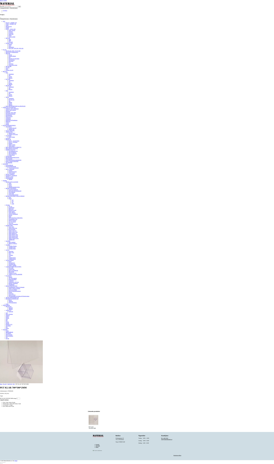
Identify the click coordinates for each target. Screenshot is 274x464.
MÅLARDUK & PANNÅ (12, 148)
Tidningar (11, 301)
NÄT (7, 69)
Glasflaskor (8, 119)
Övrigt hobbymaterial (13, 194)
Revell (10, 184)
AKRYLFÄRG (9, 131)
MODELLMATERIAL (11, 188)
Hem (1, 384)
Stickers (10, 215)
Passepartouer (12, 262)
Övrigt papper (12, 173)
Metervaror (11, 209)
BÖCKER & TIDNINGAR (12, 298)
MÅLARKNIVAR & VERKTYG (13, 147)
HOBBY (5, 180)
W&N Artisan (12, 137)
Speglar (7, 323)
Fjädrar (7, 316)
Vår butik (98, 445)
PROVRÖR (11, 271)
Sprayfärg (8, 241)
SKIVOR (8, 38)
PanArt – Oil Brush (13, 142)
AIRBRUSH (11, 239)
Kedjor (7, 328)
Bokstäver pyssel (12, 210)
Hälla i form (11, 252)
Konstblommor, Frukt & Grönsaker (16, 287)
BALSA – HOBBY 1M (11, 22)
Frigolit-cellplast (12, 56)
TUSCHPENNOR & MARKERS (13, 160)
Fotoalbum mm (12, 264)
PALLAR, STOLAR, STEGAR (16, 48)
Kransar (10, 292)
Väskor (7, 122)
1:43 (12, 200)
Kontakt (97, 444)
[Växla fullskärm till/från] (2, 462)
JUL (7, 337)
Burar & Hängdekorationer (15, 291)
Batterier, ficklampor (13, 283)
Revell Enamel (12, 229)
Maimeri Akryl (12, 133)
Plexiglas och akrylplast (14, 58)
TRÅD (7, 97)
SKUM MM (8, 66)
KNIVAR (11, 311)
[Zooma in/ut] (0, 462)
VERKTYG (8, 310)
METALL (5, 71)
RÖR (7, 90)
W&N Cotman (12, 144)
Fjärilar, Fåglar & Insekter (14, 288)
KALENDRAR (9, 165)
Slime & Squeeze (12, 220)
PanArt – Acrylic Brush (14, 140)
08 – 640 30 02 (164, 438)
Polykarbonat (12, 60)
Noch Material (12, 192)
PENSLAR (8, 139)
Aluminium (11, 74)
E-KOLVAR (11, 269)
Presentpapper (9, 115)
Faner (10, 45)
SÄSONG (5, 329)
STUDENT (8, 333)
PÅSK (7, 331)
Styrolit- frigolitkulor (13, 214)
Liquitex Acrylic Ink (13, 134)
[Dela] (3, 462)
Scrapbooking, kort (13, 219)
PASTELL (8, 138)
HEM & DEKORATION (11, 286)
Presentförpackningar (10, 114)
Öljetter (7, 318)
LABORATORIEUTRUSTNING (13, 266)
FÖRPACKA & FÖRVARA (9, 107)
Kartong (10, 170)
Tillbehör (11, 309)
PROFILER (8, 85)
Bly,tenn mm (11, 99)
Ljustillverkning (12, 257)
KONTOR (5, 164)
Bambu (10, 44)
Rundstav (11, 31)
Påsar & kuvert (9, 116)
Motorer (10, 277)
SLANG (8, 67)
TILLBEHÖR (9, 162)
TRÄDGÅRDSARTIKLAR (12, 297)
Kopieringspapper (13, 171)
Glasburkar (8, 117)
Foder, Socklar (12, 30)
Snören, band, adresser (11, 110)
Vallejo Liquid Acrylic (14, 238)
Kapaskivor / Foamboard (11, 175)
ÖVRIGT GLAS (12, 273)
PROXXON (8, 306)
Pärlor (10, 216)
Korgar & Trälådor (13, 289)
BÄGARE (11, 268)
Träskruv (8, 315)
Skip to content (3, 0)
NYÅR (7, 338)
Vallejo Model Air (13, 233)
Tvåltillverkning (12, 259)
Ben (7, 320)
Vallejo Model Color (13, 234)
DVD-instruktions (13, 302)
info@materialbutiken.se (166, 439)
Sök (19, 6)
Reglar (10, 35)
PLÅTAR (8, 79)
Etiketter (10, 179)
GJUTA (7, 250)
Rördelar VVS (9, 324)
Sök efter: (2, 6)
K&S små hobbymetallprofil (15, 191)
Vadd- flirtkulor (12, 212)
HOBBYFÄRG (9, 225)
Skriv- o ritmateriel (10, 169)
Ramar (10, 261)
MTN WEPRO (12, 242)
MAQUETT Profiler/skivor (12, 52)
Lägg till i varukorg (4, 400)
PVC (10, 62)
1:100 (12, 203)
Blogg (97, 447)
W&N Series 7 (12, 146)
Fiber (10, 39)
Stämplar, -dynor (9, 176)
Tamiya (10, 185)
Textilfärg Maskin (13, 246)
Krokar (7, 322)
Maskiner (11, 307)
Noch (10, 197)
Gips (10, 253)
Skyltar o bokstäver (10, 174)
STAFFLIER (9, 156)
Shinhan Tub (11, 129)
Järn (9, 75)
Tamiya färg (11, 227)
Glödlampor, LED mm (14, 282)
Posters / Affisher (12, 265)
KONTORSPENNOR (11, 166)
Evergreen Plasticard (13, 189)
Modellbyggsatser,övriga (14, 187)
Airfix (10, 183)
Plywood (11, 42)
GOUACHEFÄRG (10, 130)
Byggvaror (11, 293)
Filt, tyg (10, 206)
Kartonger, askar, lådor (11, 112)
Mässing (10, 78)
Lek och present (12, 221)
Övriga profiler (12, 36)
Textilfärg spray (12, 247)
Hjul (7, 319)
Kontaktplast (11, 207)
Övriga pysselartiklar (13, 224)
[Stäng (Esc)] (4, 462)
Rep (7, 327)
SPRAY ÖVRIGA (13, 243)
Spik (7, 313)
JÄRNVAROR (6, 305)
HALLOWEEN (9, 336)
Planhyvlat (11, 34)
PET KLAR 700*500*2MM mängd (8, 398)
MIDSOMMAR (9, 332)
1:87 (12, 202)
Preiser (10, 198)
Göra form (11, 251)
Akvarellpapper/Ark (13, 151)
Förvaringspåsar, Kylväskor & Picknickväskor (19, 296)
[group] (93, 422)
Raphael (10, 143)
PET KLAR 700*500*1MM (92, 427)
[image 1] (93, 419)
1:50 (12, 201)
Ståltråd (10, 102)
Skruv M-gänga (9, 314)
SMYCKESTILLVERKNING (16, 218)
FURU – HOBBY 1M (11, 24)
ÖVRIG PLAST (9, 70)
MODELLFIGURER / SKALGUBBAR (15, 196)
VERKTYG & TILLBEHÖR (15, 274)
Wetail (15, 460)
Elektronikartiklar (12, 279)
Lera (10, 256)
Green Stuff (11, 193)
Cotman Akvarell (12, 128)
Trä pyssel (11, 223)
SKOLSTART (9, 334)
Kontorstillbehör (9, 178)
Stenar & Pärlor (12, 295)
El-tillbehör (11, 280)
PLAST (4, 49)
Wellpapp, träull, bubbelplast (12, 108)
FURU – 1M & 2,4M (10, 29)
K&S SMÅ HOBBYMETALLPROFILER (15, 106)
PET (10, 57)
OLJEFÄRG (9, 135)
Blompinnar (11, 47)
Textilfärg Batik (12, 248)
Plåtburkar (8, 121)
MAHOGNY (9, 26)
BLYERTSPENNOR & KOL (12, 157)
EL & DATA (9, 275)
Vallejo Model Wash (13, 237)
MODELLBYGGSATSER (12, 182)
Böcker (10, 300)
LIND (7, 25)
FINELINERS (9, 158)
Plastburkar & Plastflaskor (11, 120)
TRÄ (4, 21)
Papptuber (8, 111)
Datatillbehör (11, 284)
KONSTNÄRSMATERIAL (9, 125)
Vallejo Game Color (13, 232)
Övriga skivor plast (13, 65)
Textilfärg (8, 244)
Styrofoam (11, 63)
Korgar (7, 124)
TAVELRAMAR (10, 260)
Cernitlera (11, 255)
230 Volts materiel (13, 278)
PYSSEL (8, 205)
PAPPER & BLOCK (10, 149)
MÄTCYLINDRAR (13, 270)
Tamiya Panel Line (13, 228)
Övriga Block (12, 155)
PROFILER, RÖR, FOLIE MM (13, 51)
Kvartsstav (11, 33)
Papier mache (12, 211)
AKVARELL (9, 126)
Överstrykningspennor (14, 167)
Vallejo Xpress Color (13, 235)
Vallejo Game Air (12, 230)
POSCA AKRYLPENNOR (12, 161)
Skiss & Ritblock (12, 152)
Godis (7, 304)
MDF (10, 40)
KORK (7, 27)
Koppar (10, 76)
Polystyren (11, 61)
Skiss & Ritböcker (13, 153)
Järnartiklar (8, 325)
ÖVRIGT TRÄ (9, 43)
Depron (10, 54)
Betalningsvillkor (177, 455)
